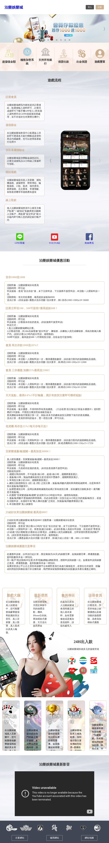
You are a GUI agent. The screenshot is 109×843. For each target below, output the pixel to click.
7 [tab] (65, 39)
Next (104, 28)
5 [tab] (56, 39)
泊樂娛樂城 (14, 7)
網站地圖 (89, 838)
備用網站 (54, 838)
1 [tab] (39, 39)
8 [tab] (69, 39)
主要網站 (19, 838)
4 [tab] (52, 39)
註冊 (100, 7)
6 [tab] (60, 39)
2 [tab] (43, 39)
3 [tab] (48, 39)
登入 (90, 7)
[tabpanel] (54, 28)
